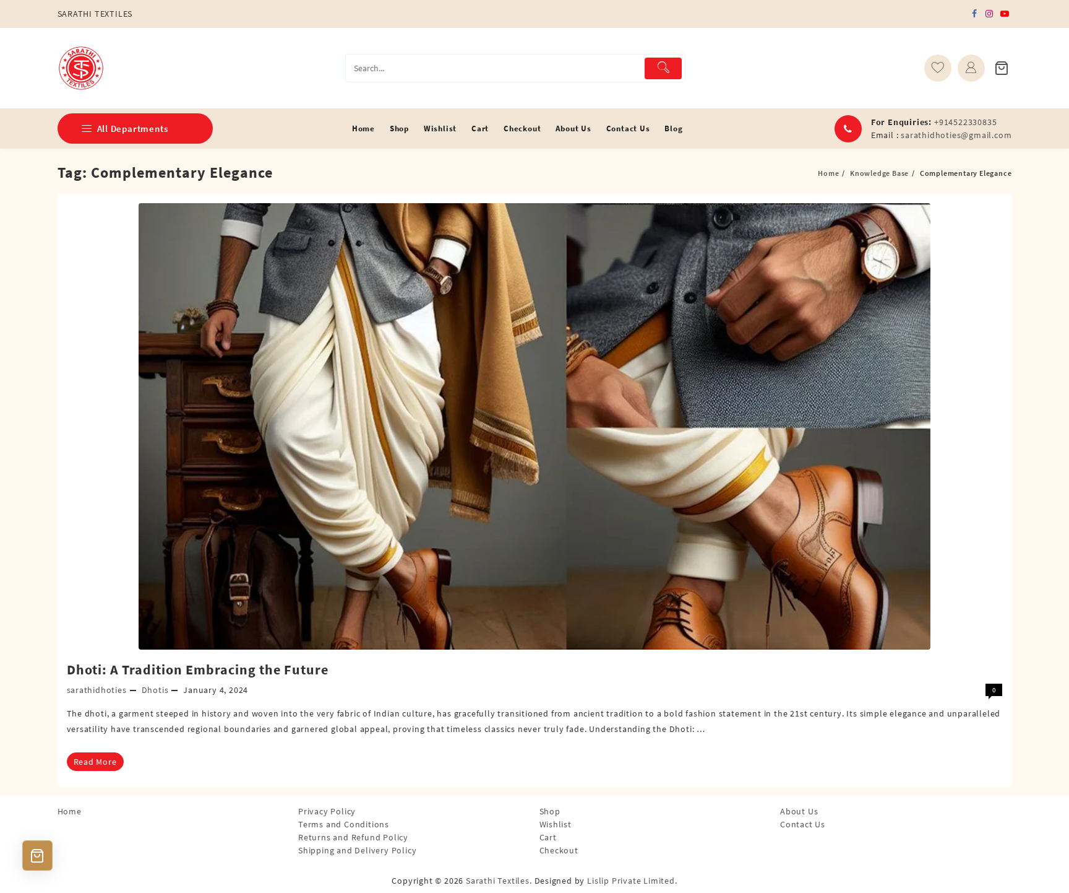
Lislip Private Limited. (632, 880)
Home (70, 811)
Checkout (558, 850)
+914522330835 (965, 122)
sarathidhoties (97, 689)
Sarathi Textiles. (499, 880)
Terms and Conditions (343, 824)
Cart (548, 837)
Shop (549, 811)
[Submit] (663, 68)
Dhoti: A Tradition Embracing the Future (197, 669)
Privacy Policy (327, 811)
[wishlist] (937, 68)
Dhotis (155, 689)
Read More (95, 761)
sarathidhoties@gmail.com (956, 135)
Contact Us (802, 824)
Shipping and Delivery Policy (357, 850)
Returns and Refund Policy (353, 837)
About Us (799, 811)
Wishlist (555, 824)
